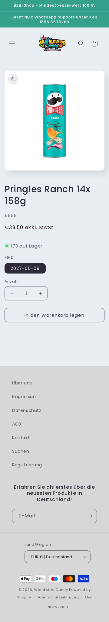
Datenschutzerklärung (58, 597)
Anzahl (11, 281)
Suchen (20, 451)
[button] (12, 43)
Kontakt (21, 438)
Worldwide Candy (51, 589)
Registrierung (27, 465)
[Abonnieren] (90, 516)
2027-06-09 (25, 268)
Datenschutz (26, 410)
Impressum (25, 397)
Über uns (22, 383)
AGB (16, 424)
